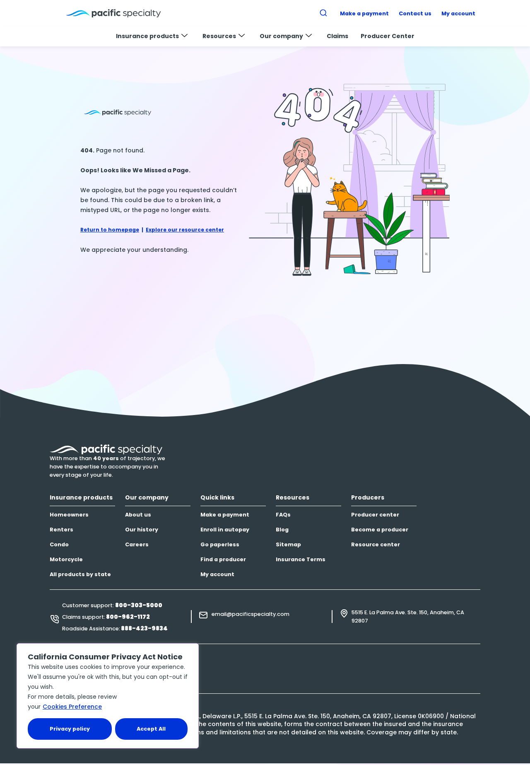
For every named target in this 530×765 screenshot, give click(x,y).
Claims (337, 36)
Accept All (151, 728)
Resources (219, 36)
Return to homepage (109, 229)
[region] (108, 695)
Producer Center (387, 36)
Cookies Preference (72, 706)
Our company (281, 36)
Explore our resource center (185, 229)
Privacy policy (70, 728)
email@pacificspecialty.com (250, 614)
